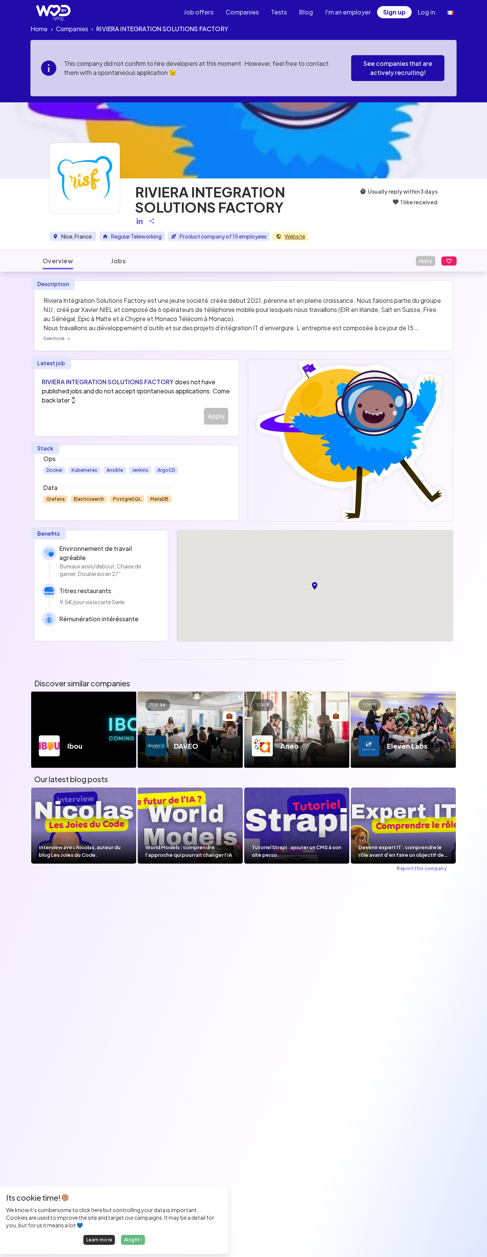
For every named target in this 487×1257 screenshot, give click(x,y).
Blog (306, 12)
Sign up (394, 12)
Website (295, 236)
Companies (242, 12)
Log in (426, 12)
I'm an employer (348, 12)
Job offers (198, 12)
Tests (279, 12)
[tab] (57, 261)
